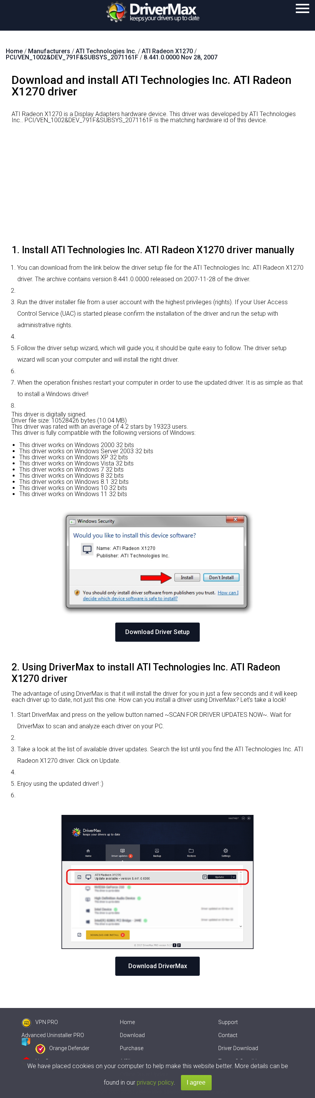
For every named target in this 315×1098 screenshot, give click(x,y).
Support (228, 1022)
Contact (227, 1035)
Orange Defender (69, 1048)
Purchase (131, 1048)
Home (127, 1022)
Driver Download (238, 1048)
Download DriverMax (157, 966)
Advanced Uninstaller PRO (53, 1035)
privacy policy (155, 1082)
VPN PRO (46, 1022)
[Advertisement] (157, 187)
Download (132, 1035)
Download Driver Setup (157, 632)
